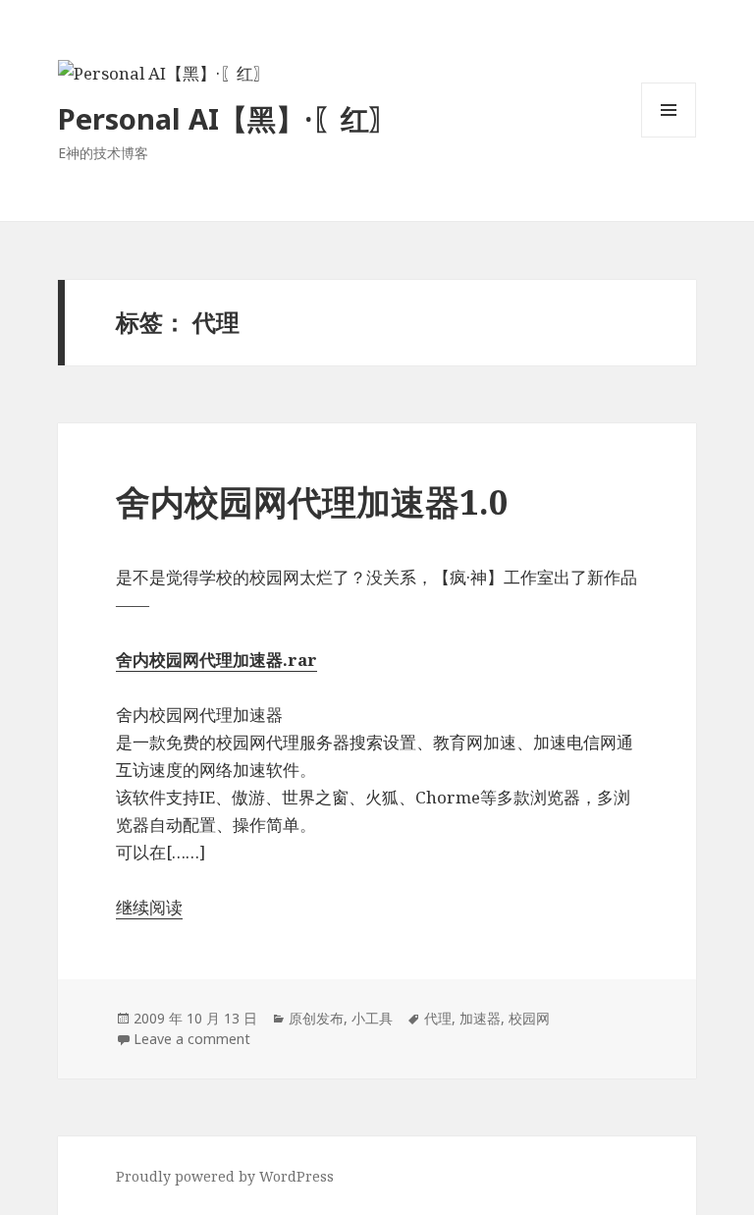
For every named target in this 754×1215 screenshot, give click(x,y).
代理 (438, 1018)
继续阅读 (149, 907)
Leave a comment (192, 1038)
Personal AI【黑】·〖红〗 (228, 118)
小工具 (372, 1018)
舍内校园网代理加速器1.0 (312, 501)
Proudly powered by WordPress (225, 1176)
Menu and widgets (669, 137)
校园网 (529, 1018)
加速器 (480, 1018)
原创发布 (316, 1018)
